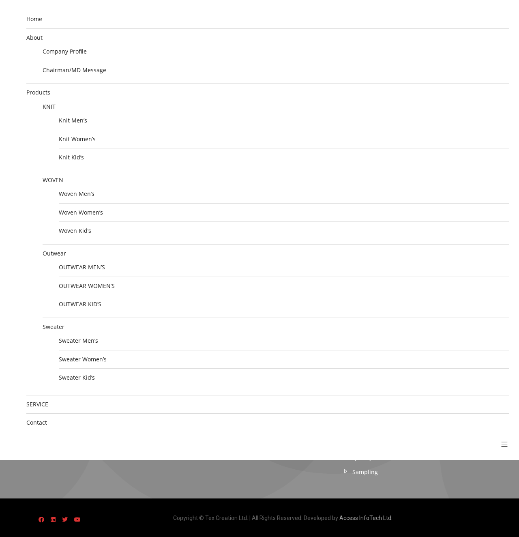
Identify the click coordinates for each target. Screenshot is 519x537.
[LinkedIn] (53, 519)
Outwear (54, 253)
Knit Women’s (77, 139)
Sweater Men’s (78, 340)
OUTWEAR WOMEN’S (87, 286)
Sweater (53, 327)
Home (34, 19)
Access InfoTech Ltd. (365, 518)
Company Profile (65, 51)
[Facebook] (41, 519)
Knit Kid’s (71, 157)
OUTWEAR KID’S (80, 304)
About (34, 37)
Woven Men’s (76, 194)
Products (38, 92)
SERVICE (37, 404)
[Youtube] (77, 519)
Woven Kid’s (75, 230)
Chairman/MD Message (74, 70)
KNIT (49, 106)
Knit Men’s (73, 120)
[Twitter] (65, 519)
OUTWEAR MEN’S (82, 267)
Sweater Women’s (83, 359)
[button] (501, 444)
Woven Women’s (81, 212)
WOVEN (53, 180)
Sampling (365, 472)
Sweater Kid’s (77, 377)
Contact (36, 422)
